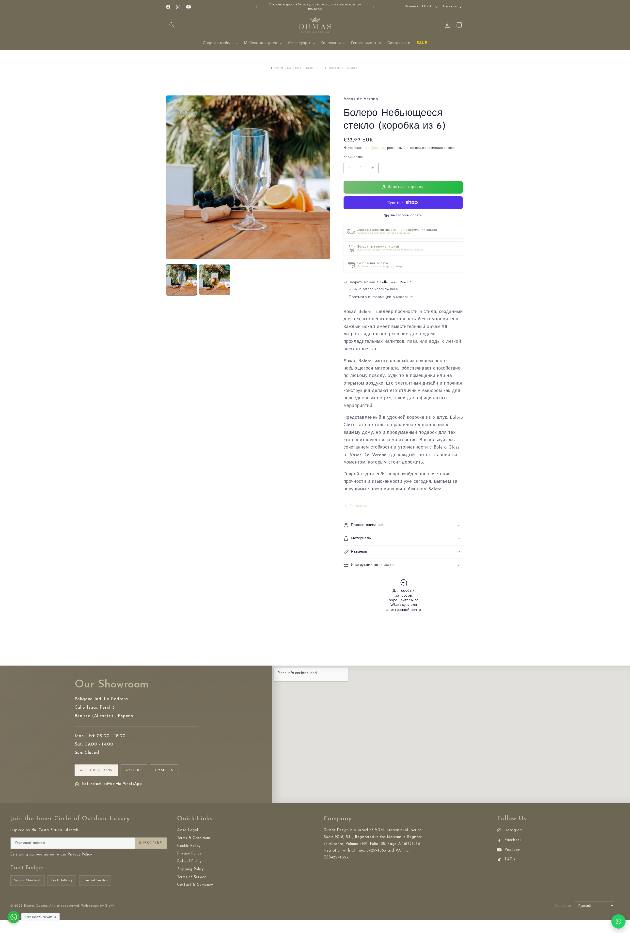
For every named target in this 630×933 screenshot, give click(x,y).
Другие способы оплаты (403, 215)
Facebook (512, 840)
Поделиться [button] (361, 506)
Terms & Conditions (194, 838)
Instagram (513, 830)
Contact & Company (195, 885)
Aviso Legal (187, 830)
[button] (172, 25)
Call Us (134, 770)
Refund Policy (189, 861)
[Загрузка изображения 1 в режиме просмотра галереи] (181, 279)
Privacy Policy (189, 853)
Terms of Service (191, 877)
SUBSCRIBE (150, 843)
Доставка (378, 148)
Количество (353, 157)
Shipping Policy (190, 869)
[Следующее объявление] (373, 7)
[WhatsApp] (618, 921)
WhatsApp (399, 605)
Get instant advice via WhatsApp (112, 784)
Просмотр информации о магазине (381, 297)
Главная (277, 68)
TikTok (510, 859)
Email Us (164, 770)
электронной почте (403, 610)
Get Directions (96, 770)
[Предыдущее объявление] (257, 7)
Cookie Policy (189, 846)
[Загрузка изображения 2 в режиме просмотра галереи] (214, 279)
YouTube (512, 850)
